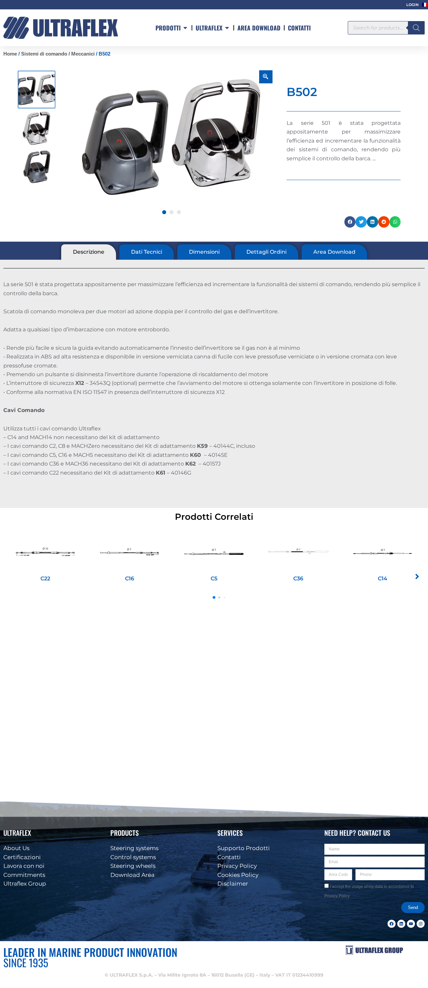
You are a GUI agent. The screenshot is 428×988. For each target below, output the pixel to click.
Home (10, 54)
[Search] (416, 27)
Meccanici (83, 54)
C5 (214, 578)
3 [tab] (179, 212)
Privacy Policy (341, 978)
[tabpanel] (172, 137)
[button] (414, 910)
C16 (129, 578)
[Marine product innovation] (60, 27)
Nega (378, 962)
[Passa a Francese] (425, 5)
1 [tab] (164, 212)
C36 (298, 578)
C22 (45, 578)
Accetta (295, 962)
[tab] (88, 252)
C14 (382, 578)
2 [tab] (172, 212)
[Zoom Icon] (266, 76)
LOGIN (412, 4)
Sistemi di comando (44, 54)
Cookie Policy (315, 978)
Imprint (362, 978)
